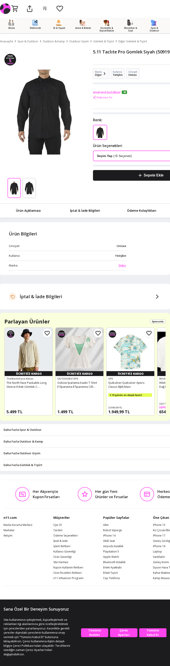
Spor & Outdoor (27, 41)
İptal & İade (60, 541)
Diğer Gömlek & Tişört (132, 41)
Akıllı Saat (109, 541)
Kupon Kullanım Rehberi (68, 567)
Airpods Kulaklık (113, 546)
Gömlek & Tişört (103, 41)
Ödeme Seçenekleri (65, 535)
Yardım (57, 530)
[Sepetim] (15, 9)
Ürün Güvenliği (62, 557)
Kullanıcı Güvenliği (64, 551)
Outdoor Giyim (79, 41)
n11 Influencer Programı (68, 578)
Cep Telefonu (111, 578)
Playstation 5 (111, 551)
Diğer (122, 265)
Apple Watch (111, 557)
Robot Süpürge (112, 530)
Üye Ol (57, 525)
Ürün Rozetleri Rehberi (67, 573)
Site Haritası (60, 562)
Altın (106, 525)
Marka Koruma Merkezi (18, 525)
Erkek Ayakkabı (112, 567)
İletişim (8, 535)
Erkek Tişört (110, 573)
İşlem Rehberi (61, 546)
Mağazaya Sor (104, 97)
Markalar (9, 530)
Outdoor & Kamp (54, 41)
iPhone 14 (109, 535)
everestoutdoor (107, 92)
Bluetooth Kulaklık (114, 562)
